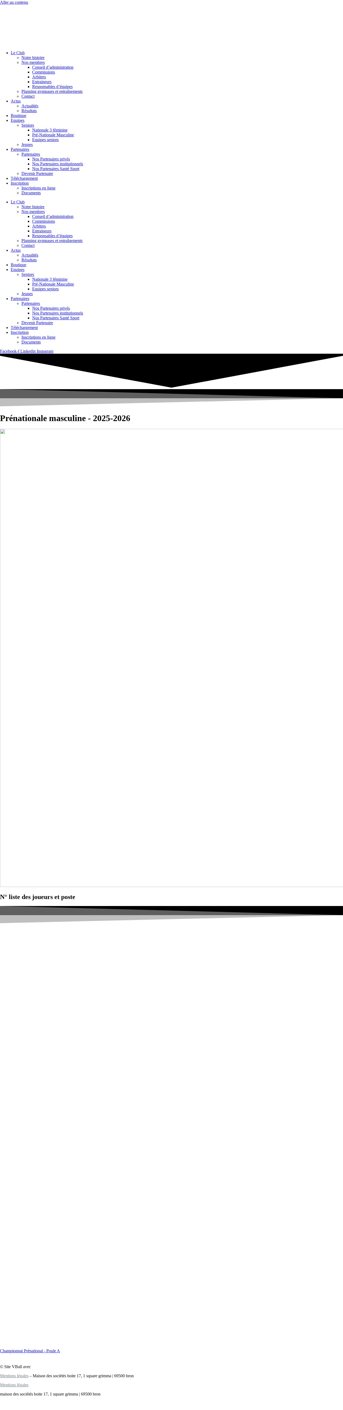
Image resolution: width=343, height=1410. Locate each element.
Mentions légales (14, 1376)
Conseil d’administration (52, 67)
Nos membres (33, 62)
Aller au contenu (14, 2)
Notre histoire (32, 57)
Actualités (29, 106)
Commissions (43, 72)
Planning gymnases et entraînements (52, 91)
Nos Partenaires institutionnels (57, 164)
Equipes (17, 120)
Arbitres (39, 77)
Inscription (20, 183)
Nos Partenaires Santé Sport (55, 168)
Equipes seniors (45, 139)
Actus (16, 101)
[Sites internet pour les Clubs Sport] (51, 1366)
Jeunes (27, 144)
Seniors (27, 125)
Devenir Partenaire (37, 173)
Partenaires (20, 149)
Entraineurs (41, 81)
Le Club (18, 52)
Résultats (29, 110)
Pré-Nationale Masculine (53, 135)
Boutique (18, 115)
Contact (28, 96)
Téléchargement (24, 178)
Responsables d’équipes (52, 86)
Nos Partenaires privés (51, 159)
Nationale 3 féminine (50, 130)
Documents (31, 193)
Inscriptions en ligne (38, 188)
